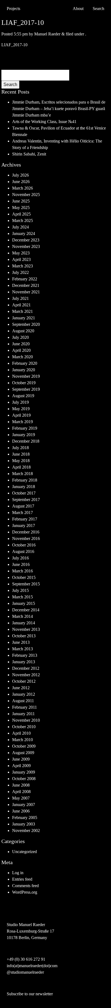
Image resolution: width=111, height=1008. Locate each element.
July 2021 (20, 298)
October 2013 (24, 636)
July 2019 (20, 402)
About (78, 8)
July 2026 (20, 175)
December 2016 (25, 532)
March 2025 (22, 220)
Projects (13, 8)
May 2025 (21, 207)
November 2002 (26, 830)
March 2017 (22, 512)
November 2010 (26, 720)
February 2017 (24, 519)
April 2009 (21, 765)
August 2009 (23, 752)
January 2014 (23, 623)
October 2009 (24, 746)
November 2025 (26, 194)
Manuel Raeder (47, 34)
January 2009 (23, 772)
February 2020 (24, 363)
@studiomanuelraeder (25, 972)
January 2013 (23, 661)
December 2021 (25, 285)
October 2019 (24, 382)
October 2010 (24, 726)
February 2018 (24, 480)
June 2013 (21, 642)
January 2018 (23, 486)
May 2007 (21, 798)
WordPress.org (24, 892)
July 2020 (20, 337)
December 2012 (25, 668)
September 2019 (26, 389)
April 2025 (21, 214)
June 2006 (21, 811)
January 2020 (23, 369)
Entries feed (22, 879)
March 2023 (22, 266)
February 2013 (24, 655)
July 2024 (20, 227)
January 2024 (23, 233)
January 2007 (23, 804)
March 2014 (22, 616)
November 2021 (26, 292)
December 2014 (25, 610)
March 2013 (22, 648)
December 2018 (25, 441)
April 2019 (21, 415)
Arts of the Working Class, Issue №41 (44, 121)
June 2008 (21, 785)
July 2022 (20, 272)
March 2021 (22, 311)
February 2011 (24, 707)
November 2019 (26, 376)
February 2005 (24, 817)
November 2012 (26, 674)
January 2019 (23, 434)
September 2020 (26, 324)
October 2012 (24, 681)
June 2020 (21, 343)
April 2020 (21, 350)
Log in (17, 872)
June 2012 (21, 687)
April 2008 (21, 791)
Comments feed (25, 885)
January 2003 (23, 824)
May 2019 (21, 408)
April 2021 (21, 305)
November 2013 (26, 629)
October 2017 (24, 493)
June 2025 (21, 201)
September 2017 (26, 499)
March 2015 (22, 597)
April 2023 (21, 259)
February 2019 (24, 428)
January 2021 (23, 318)
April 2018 (21, 467)
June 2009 (21, 759)
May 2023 (21, 253)
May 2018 (21, 460)
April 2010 (21, 733)
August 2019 (23, 395)
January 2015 (23, 603)
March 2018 (22, 473)
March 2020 (22, 356)
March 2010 (22, 739)
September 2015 (26, 584)
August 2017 (23, 506)
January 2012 (23, 694)
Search (10, 84)
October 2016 (24, 545)
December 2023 (25, 240)
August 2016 (23, 551)
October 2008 (24, 778)
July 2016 (20, 558)
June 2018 (21, 454)
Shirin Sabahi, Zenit (29, 154)
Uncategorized (24, 851)
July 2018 (20, 447)
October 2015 (24, 577)
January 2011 (23, 713)
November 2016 (26, 538)
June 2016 (21, 564)
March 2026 (22, 188)
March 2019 (22, 421)
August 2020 (23, 331)
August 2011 (23, 700)
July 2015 (20, 590)
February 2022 (24, 279)
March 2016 (22, 571)
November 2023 (26, 246)
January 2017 (23, 525)
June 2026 (21, 181)
